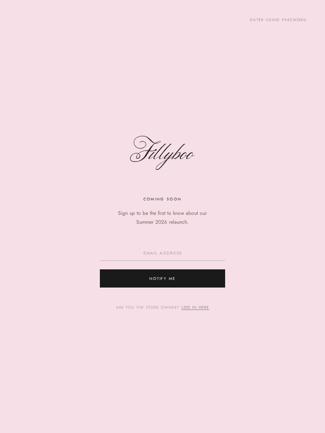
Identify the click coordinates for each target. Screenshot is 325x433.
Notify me (162, 278)
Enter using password (278, 19)
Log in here (195, 307)
